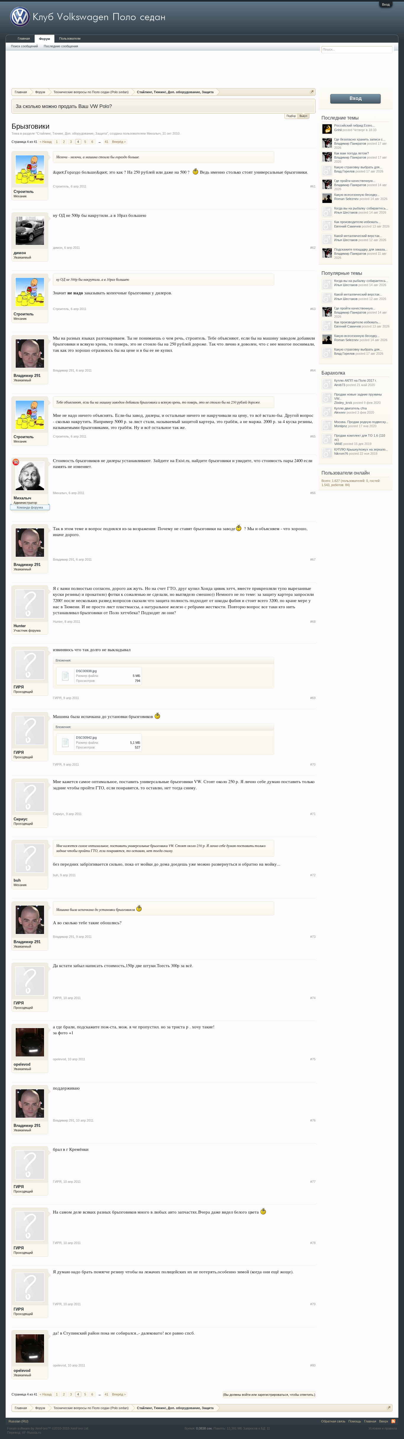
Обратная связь (333, 1421)
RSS (393, 1421)
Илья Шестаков (346, 212)
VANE (338, 444)
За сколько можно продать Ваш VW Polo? (64, 106)
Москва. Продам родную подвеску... (361, 422)
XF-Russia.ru (31, 1432)
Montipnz (340, 426)
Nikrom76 (341, 453)
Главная (24, 38)
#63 (313, 309)
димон (20, 253)
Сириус (21, 819)
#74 (313, 998)
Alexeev (340, 412)
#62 (313, 247)
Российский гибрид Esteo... (354, 125)
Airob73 (339, 385)
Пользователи (69, 38)
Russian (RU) (18, 1421)
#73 (313, 936)
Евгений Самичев (347, 226)
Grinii (338, 130)
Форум (44, 39)
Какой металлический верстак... (358, 236)
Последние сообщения (61, 46)
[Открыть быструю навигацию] (312, 92)
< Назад (45, 141)
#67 (313, 559)
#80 (313, 1365)
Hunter (20, 626)
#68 (313, 621)
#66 (313, 493)
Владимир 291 (27, 375)
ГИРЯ (19, 687)
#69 (313, 698)
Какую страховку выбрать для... (358, 167)
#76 (313, 1120)
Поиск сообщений (24, 46)
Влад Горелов (344, 171)
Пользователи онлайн (345, 472)
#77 (313, 1181)
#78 (313, 1243)
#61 (313, 186)
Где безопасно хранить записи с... (359, 139)
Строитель (24, 191)
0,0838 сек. (204, 1428)
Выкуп (303, 115)
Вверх (383, 1421)
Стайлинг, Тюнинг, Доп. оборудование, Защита (72, 133)
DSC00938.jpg (86, 671)
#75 (313, 1059)
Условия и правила (383, 1428)
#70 (313, 764)
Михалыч (154, 133)
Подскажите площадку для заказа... (360, 249)
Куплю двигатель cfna (350, 408)
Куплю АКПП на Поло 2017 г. (355, 380)
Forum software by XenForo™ (48, 1428)
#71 (313, 814)
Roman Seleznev (346, 199)
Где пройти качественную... (354, 181)
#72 (313, 875)
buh (17, 880)
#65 (313, 436)
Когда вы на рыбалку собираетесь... (361, 208)
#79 (313, 1304)
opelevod (22, 1064)
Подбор (291, 115)
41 (106, 141)
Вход (386, 4)
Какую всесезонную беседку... (356, 194)
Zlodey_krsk (343, 402)
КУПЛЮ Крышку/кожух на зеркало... (361, 449)
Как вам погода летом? (351, 153)
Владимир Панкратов (350, 143)
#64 (313, 370)
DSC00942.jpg (86, 737)
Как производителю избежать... (357, 222)
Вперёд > (119, 141)
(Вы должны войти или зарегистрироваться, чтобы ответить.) (269, 1394)
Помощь (354, 1421)
